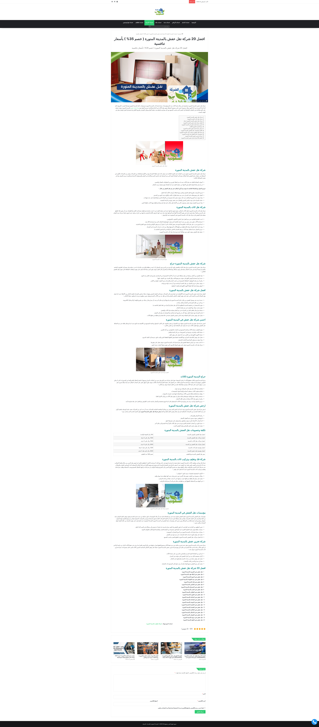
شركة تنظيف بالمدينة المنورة (154, 624)
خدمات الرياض (176, 22)
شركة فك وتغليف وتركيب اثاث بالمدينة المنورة (191, 132)
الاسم (204, 694)
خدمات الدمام (185, 22)
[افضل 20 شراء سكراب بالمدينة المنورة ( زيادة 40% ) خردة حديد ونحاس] (147, 648)
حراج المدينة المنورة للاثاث (196, 126)
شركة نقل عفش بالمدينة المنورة (195, 117)
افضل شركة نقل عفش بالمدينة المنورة (193, 123)
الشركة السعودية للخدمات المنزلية (150, 724)
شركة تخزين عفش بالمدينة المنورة (193, 136)
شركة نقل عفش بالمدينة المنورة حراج (193, 121)
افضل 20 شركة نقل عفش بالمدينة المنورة (191, 138)
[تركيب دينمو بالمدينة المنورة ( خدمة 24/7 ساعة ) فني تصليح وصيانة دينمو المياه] (124, 648)
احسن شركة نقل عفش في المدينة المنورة (192, 124)
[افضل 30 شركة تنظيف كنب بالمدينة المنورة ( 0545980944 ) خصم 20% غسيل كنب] (195, 648)
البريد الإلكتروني (201, 701)
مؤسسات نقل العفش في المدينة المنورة (192, 134)
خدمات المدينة (149, 22)
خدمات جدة (167, 22)
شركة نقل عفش (135, 108)
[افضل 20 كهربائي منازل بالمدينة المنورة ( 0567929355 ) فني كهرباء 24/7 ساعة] (171, 648)
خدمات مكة (158, 22)
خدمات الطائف (139, 22)
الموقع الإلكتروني (154, 701)
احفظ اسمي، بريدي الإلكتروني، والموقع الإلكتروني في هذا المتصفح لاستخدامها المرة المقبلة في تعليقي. (181, 708)
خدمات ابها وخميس (128, 22)
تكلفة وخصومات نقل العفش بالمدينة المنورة (191, 130)
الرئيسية (194, 22)
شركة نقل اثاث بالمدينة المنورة (195, 119)
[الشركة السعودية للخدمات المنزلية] (159, 12)
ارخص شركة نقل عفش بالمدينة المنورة (193, 128)
